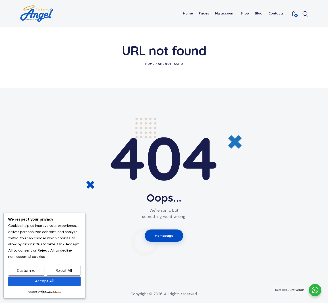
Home (149, 64)
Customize (26, 270)
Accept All (44, 280)
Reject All (64, 270)
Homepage (164, 235)
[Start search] (305, 14)
